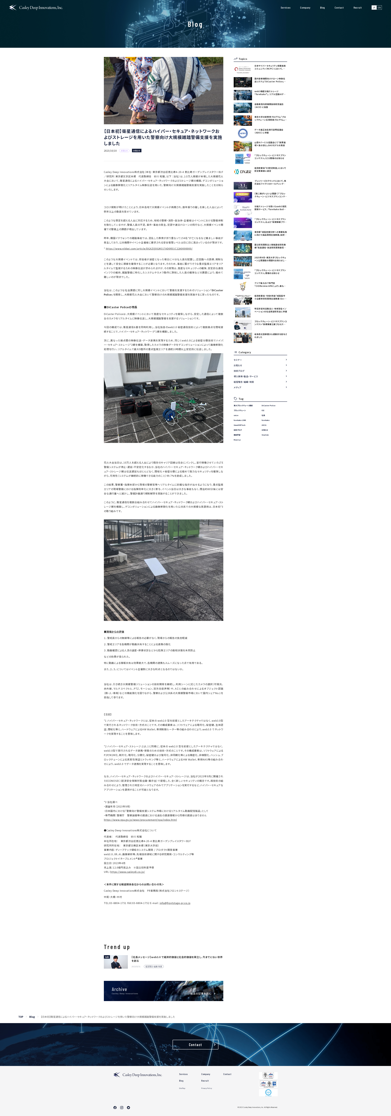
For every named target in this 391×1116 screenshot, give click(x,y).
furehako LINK (240, 420)
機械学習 (237, 435)
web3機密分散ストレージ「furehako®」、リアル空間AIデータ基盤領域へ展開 (270, 93)
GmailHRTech (239, 425)
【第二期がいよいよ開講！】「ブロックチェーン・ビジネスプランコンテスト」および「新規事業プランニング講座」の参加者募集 (270, 195)
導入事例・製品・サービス (246, 376)
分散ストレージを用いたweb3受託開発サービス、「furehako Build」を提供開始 (270, 208)
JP (374, 7)
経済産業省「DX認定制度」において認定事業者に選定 (270, 169)
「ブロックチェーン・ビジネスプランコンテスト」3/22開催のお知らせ (270, 157)
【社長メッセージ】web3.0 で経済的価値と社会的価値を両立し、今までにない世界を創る (177, 958)
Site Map (182, 1088)
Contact (339, 7)
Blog (322, 7)
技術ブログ (239, 370)
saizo (236, 415)
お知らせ (136, 150)
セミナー (238, 359)
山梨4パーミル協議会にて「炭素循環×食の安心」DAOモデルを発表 (270, 144)
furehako (266, 420)
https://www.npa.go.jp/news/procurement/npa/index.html (140, 820)
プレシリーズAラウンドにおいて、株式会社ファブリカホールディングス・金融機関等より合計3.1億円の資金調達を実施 (270, 182)
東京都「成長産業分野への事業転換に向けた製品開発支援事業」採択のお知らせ (270, 233)
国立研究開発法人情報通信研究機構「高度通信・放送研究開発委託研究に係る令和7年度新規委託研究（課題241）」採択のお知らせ (270, 246)
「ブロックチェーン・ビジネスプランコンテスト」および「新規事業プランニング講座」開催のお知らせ (270, 220)
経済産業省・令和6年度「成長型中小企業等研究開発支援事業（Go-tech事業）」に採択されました (269, 297)
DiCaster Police (268, 405)
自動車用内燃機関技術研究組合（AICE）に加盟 (269, 106)
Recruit (358, 7)
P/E (263, 410)
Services (285, 7)
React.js (237, 439)
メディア (237, 387)
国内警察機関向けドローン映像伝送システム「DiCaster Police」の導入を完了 (270, 80)
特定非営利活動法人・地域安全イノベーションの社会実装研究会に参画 (270, 310)
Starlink (265, 435)
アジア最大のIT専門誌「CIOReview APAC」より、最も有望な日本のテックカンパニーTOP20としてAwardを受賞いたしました (270, 284)
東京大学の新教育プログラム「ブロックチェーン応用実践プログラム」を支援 (270, 118)
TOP (20, 1017)
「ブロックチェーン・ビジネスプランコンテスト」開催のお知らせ (270, 272)
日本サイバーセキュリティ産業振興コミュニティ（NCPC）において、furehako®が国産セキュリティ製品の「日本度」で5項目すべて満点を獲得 (270, 67)
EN (379, 7)
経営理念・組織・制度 (244, 381)
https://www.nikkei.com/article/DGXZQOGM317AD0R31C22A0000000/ (149, 248)
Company (305, 7)
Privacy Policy (206, 1088)
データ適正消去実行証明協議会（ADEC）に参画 (268, 131)
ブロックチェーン (240, 410)
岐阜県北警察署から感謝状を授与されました (270, 336)
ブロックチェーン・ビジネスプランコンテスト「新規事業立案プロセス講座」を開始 (270, 323)
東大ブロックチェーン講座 (243, 405)
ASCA (264, 425)
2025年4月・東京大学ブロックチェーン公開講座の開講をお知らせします (270, 259)
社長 (263, 415)
